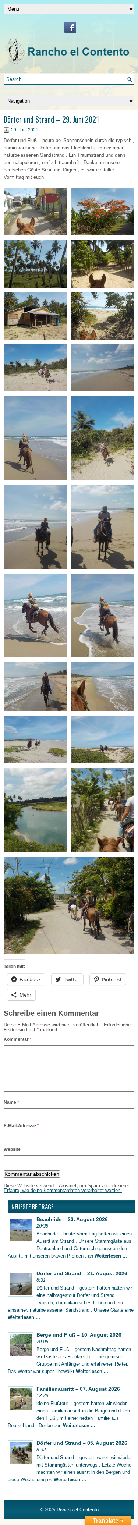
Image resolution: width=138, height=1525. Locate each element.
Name (11, 1102)
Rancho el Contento (78, 1509)
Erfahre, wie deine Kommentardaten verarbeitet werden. (63, 1190)
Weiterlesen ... (111, 1256)
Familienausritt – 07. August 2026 (78, 1389)
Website (12, 1149)
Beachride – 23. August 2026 (72, 1219)
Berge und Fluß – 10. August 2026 (78, 1335)
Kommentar (18, 1039)
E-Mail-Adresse (21, 1125)
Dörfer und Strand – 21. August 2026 (81, 1273)
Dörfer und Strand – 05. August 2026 (81, 1443)
